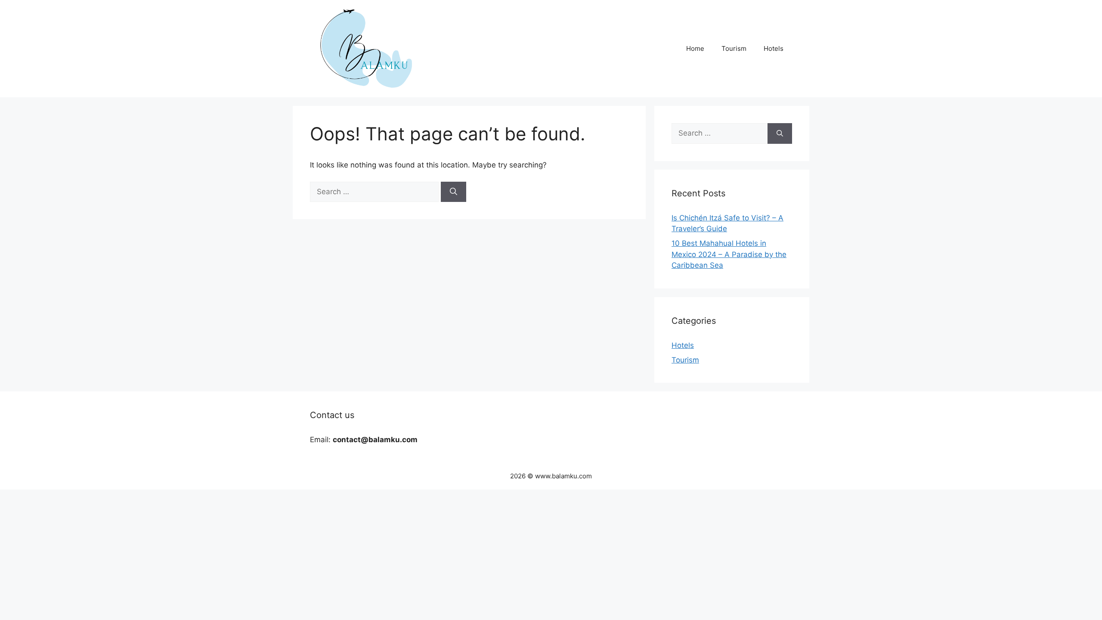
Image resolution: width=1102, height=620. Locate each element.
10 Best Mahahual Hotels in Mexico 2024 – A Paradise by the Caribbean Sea (729, 254)
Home (695, 48)
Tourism (733, 48)
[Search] (453, 192)
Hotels (773, 48)
